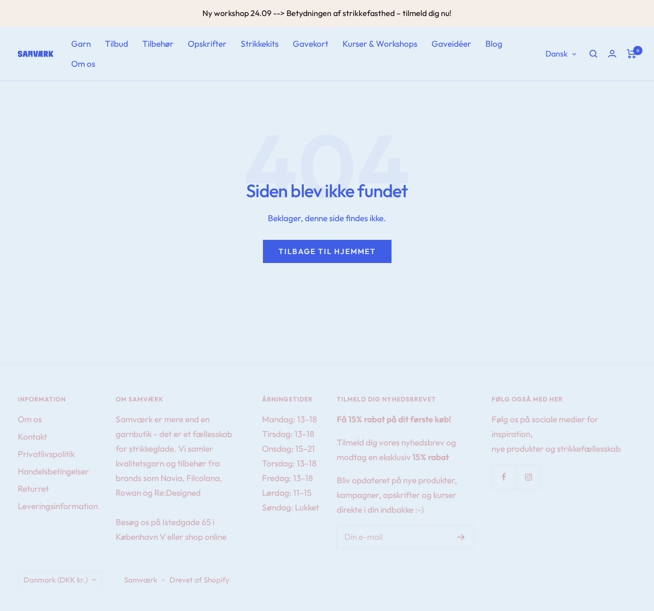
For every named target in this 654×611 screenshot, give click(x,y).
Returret (33, 488)
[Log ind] (612, 53)
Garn (81, 43)
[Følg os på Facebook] (504, 477)
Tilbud (116, 43)
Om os (83, 63)
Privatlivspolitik (46, 454)
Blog (493, 43)
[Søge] (593, 54)
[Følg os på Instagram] (528, 477)
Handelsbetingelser (53, 471)
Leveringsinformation (58, 506)
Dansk (556, 54)
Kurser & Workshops (380, 43)
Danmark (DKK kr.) (56, 579)
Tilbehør (158, 43)
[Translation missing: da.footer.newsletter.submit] (461, 537)
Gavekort (310, 43)
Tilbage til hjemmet (327, 251)
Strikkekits (260, 43)
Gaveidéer (451, 43)
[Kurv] (631, 53)
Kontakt (32, 436)
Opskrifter (207, 43)
